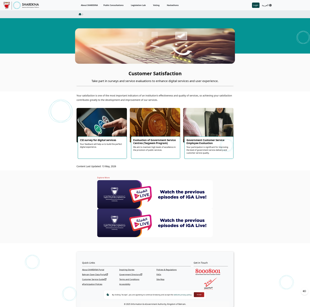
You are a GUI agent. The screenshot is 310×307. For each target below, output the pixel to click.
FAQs (158, 274)
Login (255, 5)
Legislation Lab (138, 5)
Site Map (160, 279)
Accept (199, 295)
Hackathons (173, 5)
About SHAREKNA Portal (93, 269)
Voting (156, 5)
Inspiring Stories (126, 269)
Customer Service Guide (93, 279)
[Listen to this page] (304, 291)
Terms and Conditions (129, 279)
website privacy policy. (183, 295)
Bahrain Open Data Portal (94, 274)
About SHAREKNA (89, 5)
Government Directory (129, 274)
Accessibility (124, 284)
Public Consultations (113, 5)
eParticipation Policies (92, 284)
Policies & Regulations (166, 269)
